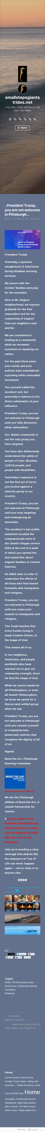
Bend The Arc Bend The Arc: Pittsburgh (19, 791)
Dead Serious (26, 1077)
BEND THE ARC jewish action (19, 982)
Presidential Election (26, 1099)
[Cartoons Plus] (20, 118)
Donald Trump (12, 1081)
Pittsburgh (10, 993)
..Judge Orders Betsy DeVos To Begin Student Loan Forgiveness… (23, 1026)
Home (9, 219)
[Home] (10, 118)
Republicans (10, 1103)
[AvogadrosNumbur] (15, 118)
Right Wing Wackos (26, 1103)
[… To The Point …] (34, 118)
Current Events (12, 1077)
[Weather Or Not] (25, 118)
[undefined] (29, 118)
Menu (23, 127)
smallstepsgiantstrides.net (22, 100)
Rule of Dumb (11, 1106)
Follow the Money (25, 1085)
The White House (27, 1106)
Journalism (10, 1099)
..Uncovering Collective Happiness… (15, 1018)
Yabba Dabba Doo (27, 1110)
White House (11, 1110)
